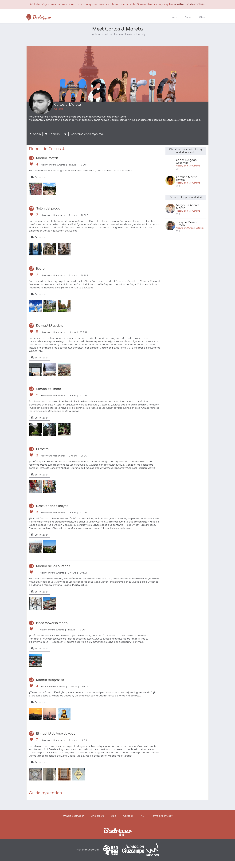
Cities (201, 17)
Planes (188, 17)
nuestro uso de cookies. (189, 4)
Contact (128, 816)
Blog (113, 816)
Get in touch (41, 177)
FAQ (142, 816)
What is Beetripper (73, 816)
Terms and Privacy (162, 816)
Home (174, 17)
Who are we (97, 816)
